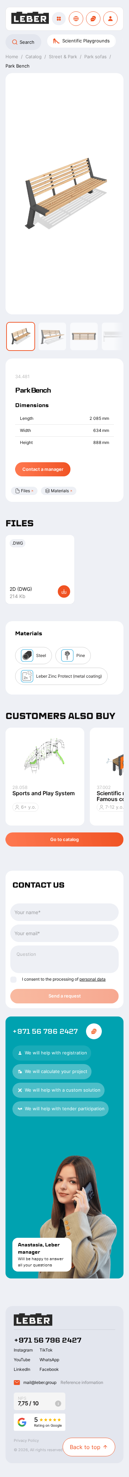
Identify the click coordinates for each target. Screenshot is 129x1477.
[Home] (30, 18)
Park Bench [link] (18, 66)
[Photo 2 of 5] (52, 336)
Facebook (49, 1369)
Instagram (23, 1350)
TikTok (46, 1350)
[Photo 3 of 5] (84, 336)
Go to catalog (64, 839)
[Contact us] (93, 18)
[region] (64, 42)
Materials (60, 490)
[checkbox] (13, 980)
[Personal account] (110, 18)
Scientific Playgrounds (86, 40)
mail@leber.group (39, 1382)
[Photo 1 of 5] (20, 336)
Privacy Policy (26, 1440)
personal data (92, 979)
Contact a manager (42, 469)
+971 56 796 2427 (45, 1031)
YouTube (22, 1359)
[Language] (76, 18)
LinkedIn (22, 1369)
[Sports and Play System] (44, 756)
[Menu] (59, 19)
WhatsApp (49, 1359)
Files (25, 490)
